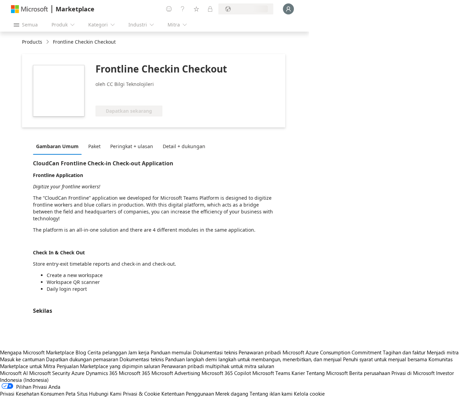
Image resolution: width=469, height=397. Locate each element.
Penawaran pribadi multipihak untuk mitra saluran (217, 366)
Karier (298, 373)
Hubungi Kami (105, 393)
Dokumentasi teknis (215, 352)
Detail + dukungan (184, 146)
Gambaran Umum (57, 146)
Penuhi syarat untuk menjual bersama (385, 359)
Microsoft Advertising (175, 373)
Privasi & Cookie (141, 393)
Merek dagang (231, 393)
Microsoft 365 (134, 373)
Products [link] (32, 41)
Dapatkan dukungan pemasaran (82, 359)
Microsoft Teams (271, 373)
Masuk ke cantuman (22, 359)
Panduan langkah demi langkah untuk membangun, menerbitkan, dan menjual (253, 359)
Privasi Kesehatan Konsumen (32, 393)
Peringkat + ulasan (131, 146)
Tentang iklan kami (271, 393)
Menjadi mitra (443, 352)
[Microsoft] (29, 9)
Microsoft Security (49, 373)
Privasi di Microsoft (413, 373)
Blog (81, 352)
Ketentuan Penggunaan (187, 393)
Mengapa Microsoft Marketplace (37, 352)
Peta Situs (77, 393)
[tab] (59, 146)
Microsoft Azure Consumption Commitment (333, 352)
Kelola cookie (309, 393)
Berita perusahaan (369, 373)
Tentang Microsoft (327, 373)
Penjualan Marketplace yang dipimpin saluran (108, 366)
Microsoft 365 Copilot (226, 373)
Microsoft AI (14, 373)
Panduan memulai (171, 352)
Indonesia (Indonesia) (24, 379)
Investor (445, 373)
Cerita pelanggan (107, 352)
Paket (94, 146)
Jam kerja (138, 352)
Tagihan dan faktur (404, 352)
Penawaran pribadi (260, 352)
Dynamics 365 (101, 373)
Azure (77, 373)
